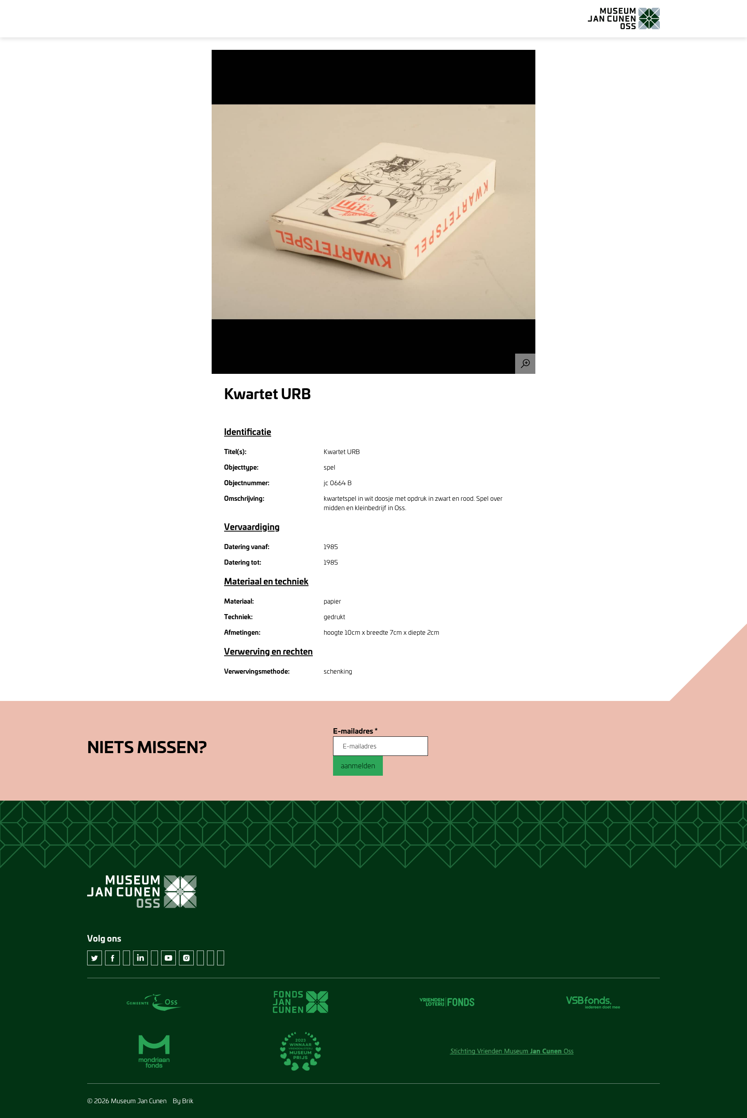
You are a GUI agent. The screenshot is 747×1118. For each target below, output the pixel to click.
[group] (373, 212)
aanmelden (358, 765)
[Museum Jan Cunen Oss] (624, 19)
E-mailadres (355, 731)
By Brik (183, 1101)
